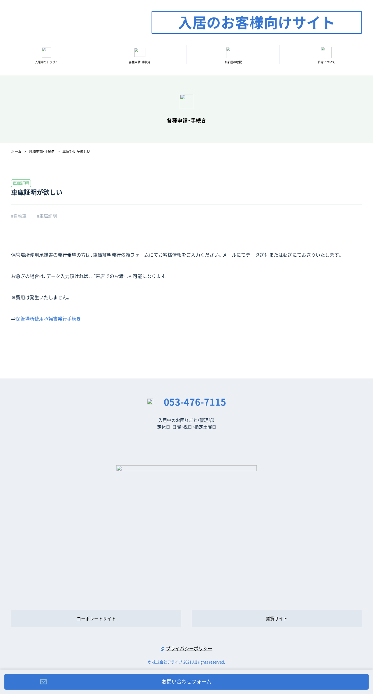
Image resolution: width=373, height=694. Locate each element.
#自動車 (19, 216)
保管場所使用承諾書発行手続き (48, 318)
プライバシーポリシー (189, 648)
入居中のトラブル (46, 62)
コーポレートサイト (96, 618)
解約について (326, 62)
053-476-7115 (195, 401)
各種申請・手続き (140, 62)
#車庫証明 (47, 216)
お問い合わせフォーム (186, 681)
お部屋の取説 (233, 62)
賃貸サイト (277, 618)
